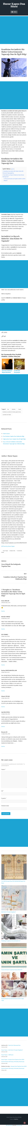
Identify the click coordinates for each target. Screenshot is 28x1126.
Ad (2, 791)
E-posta (3, 798)
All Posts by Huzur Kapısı (8, 546)
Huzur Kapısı (5, 550)
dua (8, 409)
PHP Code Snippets (9, 1125)
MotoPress (16, 1119)
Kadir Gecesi (6, 433)
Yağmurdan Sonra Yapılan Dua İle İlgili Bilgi (14, 439)
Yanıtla (3, 611)
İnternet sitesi (5, 806)
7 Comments (19, 550)
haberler (14, 409)
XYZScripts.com (19, 1125)
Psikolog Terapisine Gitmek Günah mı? (10, 941)
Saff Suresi (11, 1054)
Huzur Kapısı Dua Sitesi (14, 5)
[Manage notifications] (24, 1123)
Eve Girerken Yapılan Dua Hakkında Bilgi (13, 436)
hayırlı (19, 409)
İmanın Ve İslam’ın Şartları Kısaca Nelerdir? (11, 969)
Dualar (2, 552)
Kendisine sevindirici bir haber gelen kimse (12, 412)
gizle (13, 169)
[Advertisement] (14, 30)
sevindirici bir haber (7, 414)
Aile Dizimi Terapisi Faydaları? (8, 912)
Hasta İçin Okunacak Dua (14, 1045)
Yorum (3, 769)
